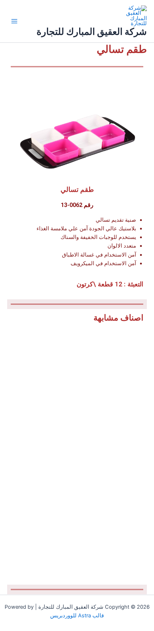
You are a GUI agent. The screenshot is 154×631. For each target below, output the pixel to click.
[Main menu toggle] (14, 21)
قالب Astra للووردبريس (77, 615)
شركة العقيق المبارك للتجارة (92, 31)
